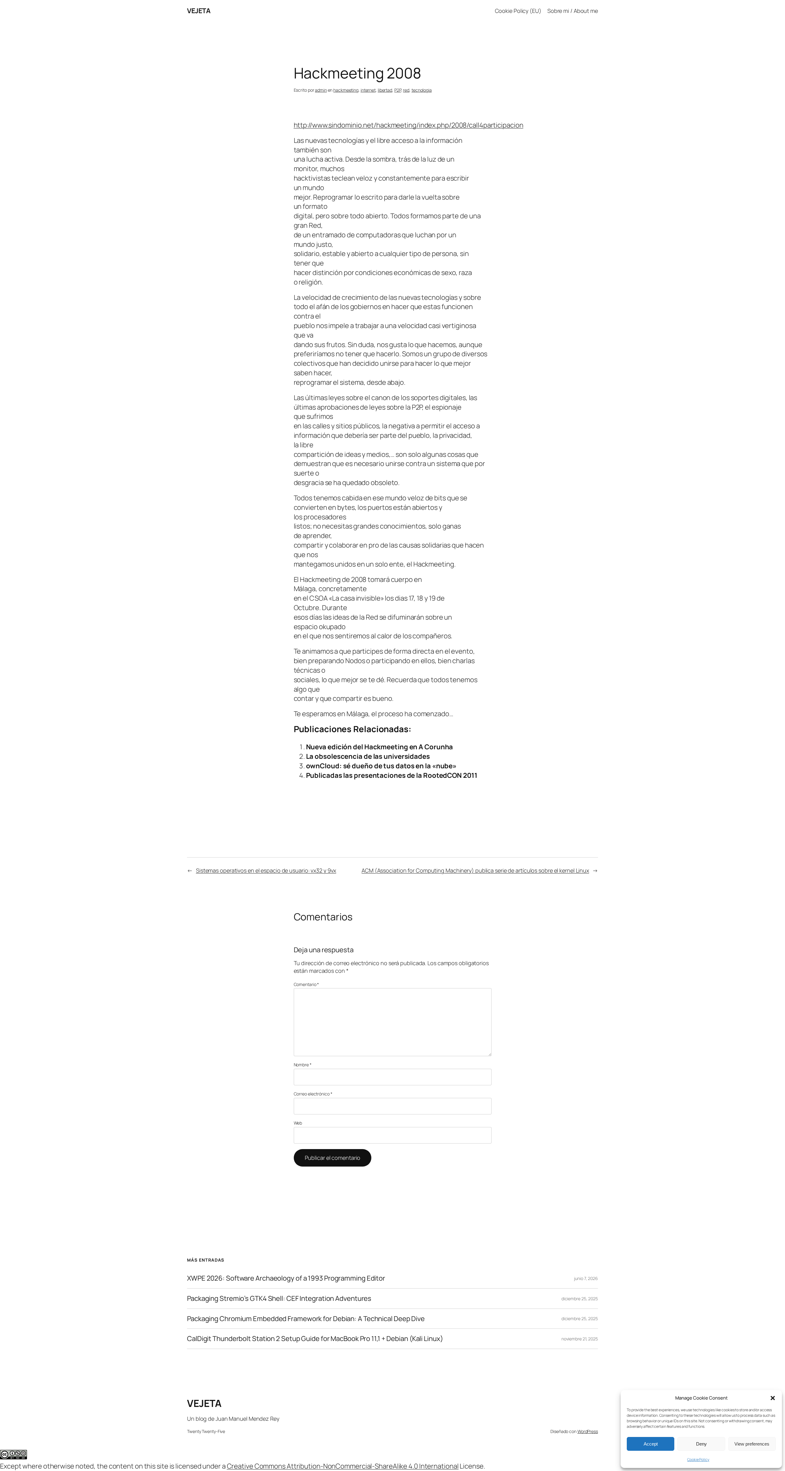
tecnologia (422, 90)
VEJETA (198, 10)
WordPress (587, 1431)
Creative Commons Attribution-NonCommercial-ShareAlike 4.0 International (343, 1466)
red (406, 90)
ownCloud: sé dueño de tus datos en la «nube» (381, 765)
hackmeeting (345, 90)
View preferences (751, 1443)
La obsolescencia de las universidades (368, 756)
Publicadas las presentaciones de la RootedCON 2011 (391, 775)
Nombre (303, 1065)
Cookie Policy (698, 1459)
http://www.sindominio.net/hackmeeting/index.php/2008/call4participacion (408, 125)
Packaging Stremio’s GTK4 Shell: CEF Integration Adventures (279, 1298)
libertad (385, 90)
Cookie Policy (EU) (518, 10)
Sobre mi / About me (572, 10)
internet (368, 90)
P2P (397, 90)
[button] (773, 1398)
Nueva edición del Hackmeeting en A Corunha (379, 746)
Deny (701, 1443)
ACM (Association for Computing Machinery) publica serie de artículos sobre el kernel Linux (475, 870)
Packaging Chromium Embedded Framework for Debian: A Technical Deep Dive (306, 1319)
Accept (651, 1443)
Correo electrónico (313, 1094)
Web (298, 1123)
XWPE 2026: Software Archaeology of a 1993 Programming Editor (286, 1278)
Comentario (306, 984)
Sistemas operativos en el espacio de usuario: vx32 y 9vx (266, 870)
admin (321, 90)
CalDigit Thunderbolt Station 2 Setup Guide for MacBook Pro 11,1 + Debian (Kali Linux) (315, 1339)
